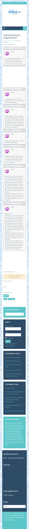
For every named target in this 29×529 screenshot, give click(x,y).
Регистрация (11, 299)
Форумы (4, 40)
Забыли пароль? (9, 346)
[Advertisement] (16, 21)
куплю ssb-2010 (9, 388)
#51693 (23, 165)
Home (7, 3)
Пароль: (5, 286)
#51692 (23, 145)
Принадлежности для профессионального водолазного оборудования (14, 399)
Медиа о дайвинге (10, 40)
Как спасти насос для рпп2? (13, 370)
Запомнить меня (8, 292)
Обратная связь (19, 3)
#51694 (23, 203)
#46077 (23, 47)
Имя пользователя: (7, 281)
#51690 (23, 105)
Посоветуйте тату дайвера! (12, 357)
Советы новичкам (8, 495)
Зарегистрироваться (11, 343)
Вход (5, 299)
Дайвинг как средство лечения (13, 423)
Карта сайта (12, 3)
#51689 (23, 88)
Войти (6, 295)
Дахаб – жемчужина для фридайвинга (13, 458)
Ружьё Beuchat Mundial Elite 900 (14, 411)
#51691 (23, 130)
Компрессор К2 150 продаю (12, 361)
